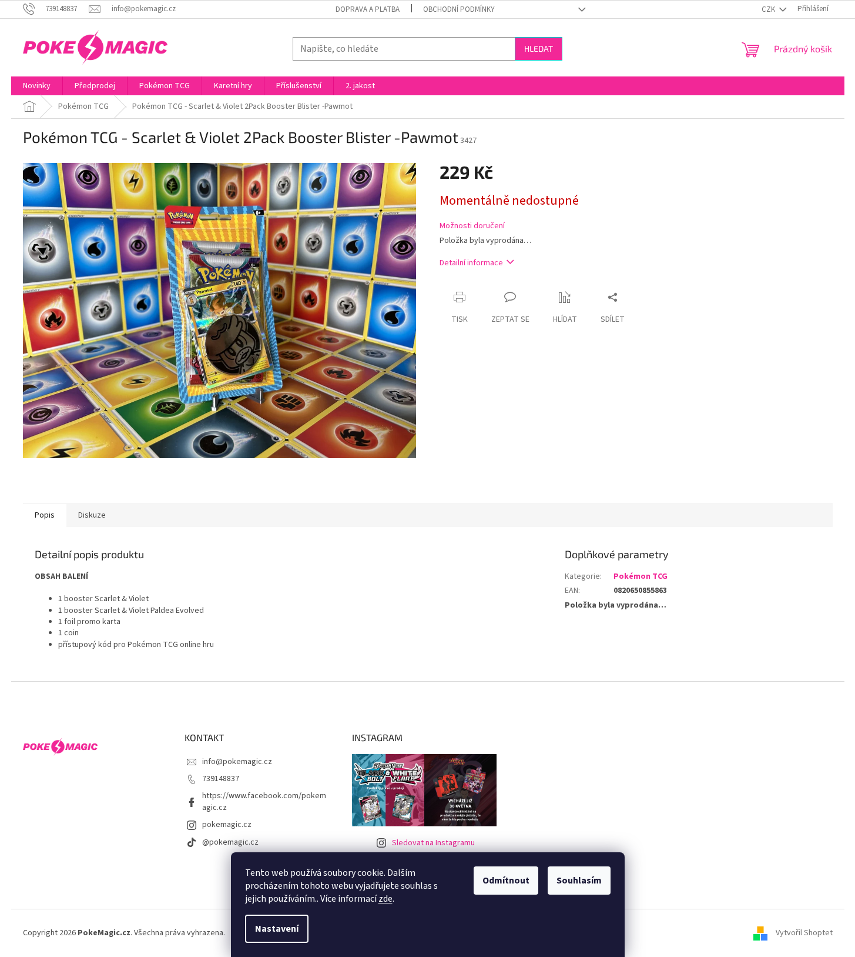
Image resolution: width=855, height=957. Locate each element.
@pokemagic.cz (230, 842)
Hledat (538, 49)
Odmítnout (505, 880)
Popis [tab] (45, 515)
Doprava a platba (368, 9)
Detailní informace (471, 263)
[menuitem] (36, 85)
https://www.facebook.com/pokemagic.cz (264, 801)
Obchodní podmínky (459, 9)
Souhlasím (579, 880)
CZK (769, 9)
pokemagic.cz (227, 825)
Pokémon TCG (640, 576)
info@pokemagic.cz (237, 762)
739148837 (220, 779)
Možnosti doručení (472, 226)
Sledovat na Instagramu (433, 843)
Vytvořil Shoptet (804, 933)
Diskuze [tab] (92, 515)
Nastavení (277, 928)
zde (385, 898)
